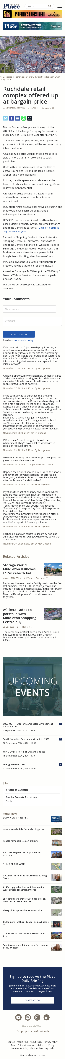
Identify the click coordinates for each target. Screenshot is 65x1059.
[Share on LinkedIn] (17, 118)
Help (51, 1048)
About (33, 1041)
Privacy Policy (50, 1041)
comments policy (23, 340)
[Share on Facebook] (11, 118)
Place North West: (32, 1026)
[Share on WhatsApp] (23, 118)
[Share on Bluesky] (5, 118)
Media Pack (22, 1041)
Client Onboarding (39, 1048)
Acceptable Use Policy (43, 1045)
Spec (39, 1041)
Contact (11, 1041)
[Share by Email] (29, 118)
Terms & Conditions (21, 1045)
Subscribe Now (32, 1000)
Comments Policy (20, 1048)
